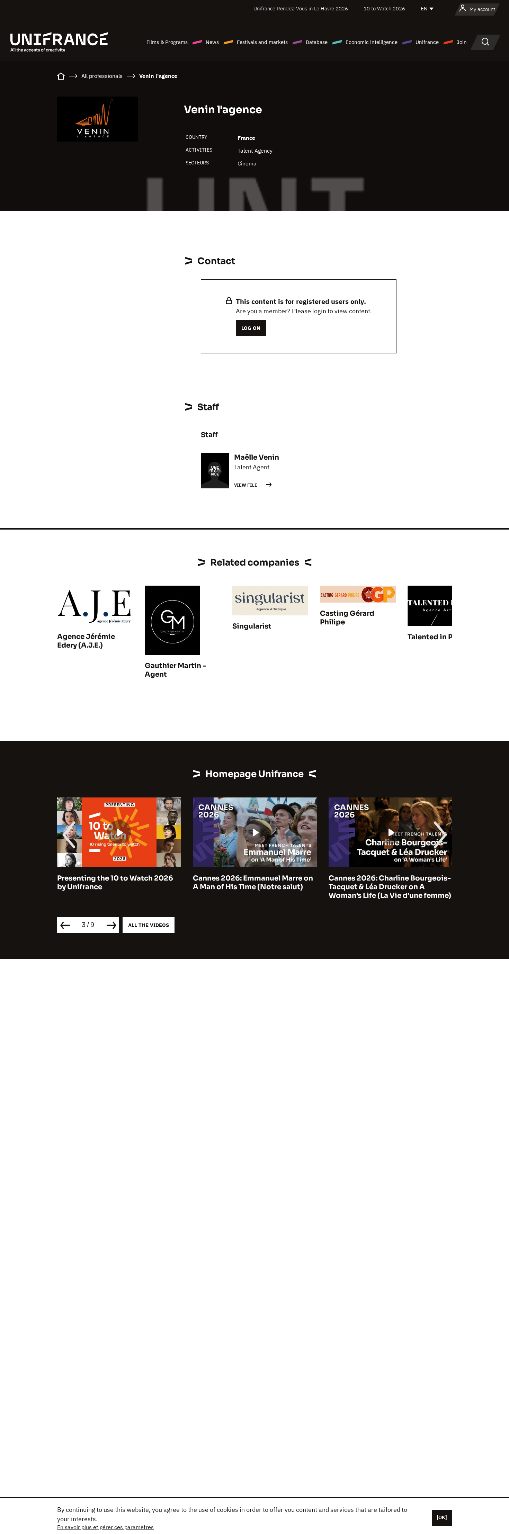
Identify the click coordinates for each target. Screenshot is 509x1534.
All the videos (148, 925)
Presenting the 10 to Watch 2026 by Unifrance (115, 882)
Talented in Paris (437, 637)
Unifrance (427, 42)
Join (462, 42)
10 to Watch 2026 (384, 8)
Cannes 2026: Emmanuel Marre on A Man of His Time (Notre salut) (253, 882)
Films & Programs (167, 42)
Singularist (251, 626)
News (212, 42)
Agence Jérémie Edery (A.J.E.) (86, 641)
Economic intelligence (372, 42)
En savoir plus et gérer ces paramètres (105, 1527)
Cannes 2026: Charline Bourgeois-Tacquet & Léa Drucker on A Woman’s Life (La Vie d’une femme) (390, 887)
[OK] (442, 1517)
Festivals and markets (262, 42)
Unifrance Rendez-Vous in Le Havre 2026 (300, 8)
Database (317, 42)
